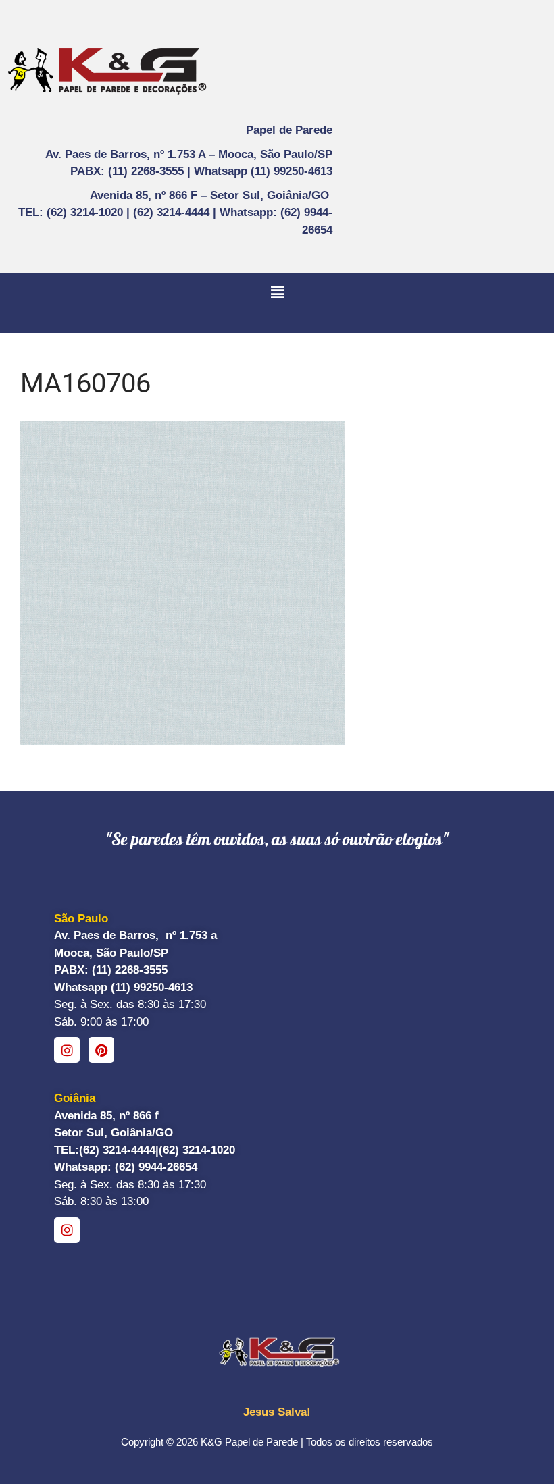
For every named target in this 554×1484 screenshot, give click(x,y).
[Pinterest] (101, 1050)
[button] (277, 292)
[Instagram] (67, 1050)
